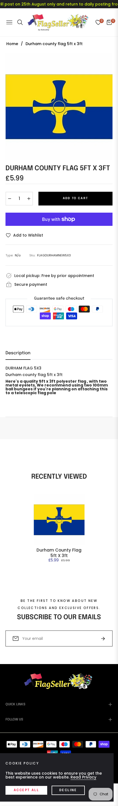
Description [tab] (17, 353)
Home (12, 43)
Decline (68, 790)
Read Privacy (83, 777)
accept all (26, 790)
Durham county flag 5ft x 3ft (59, 552)
